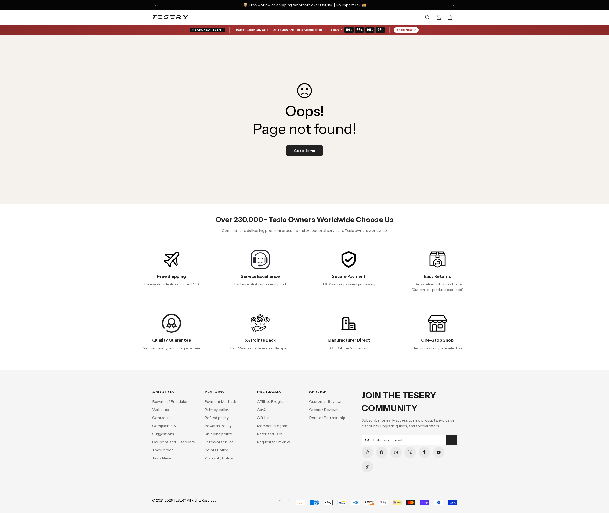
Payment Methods (221, 401)
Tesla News (162, 458)
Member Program (272, 425)
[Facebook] (381, 452)
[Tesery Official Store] (170, 17)
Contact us (162, 417)
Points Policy (216, 450)
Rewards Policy (218, 425)
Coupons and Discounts (173, 442)
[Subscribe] (451, 440)
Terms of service (219, 442)
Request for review (273, 442)
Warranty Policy (219, 458)
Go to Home (304, 150)
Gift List (264, 417)
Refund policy (217, 417)
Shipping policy (218, 433)
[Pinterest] (367, 452)
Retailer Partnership (327, 417)
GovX (261, 409)
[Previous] (155, 5)
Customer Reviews (325, 401)
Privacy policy (217, 409)
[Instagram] (396, 452)
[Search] (427, 17)
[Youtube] (438, 452)
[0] (449, 17)
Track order (162, 450)
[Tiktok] (367, 466)
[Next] (453, 5)
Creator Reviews (324, 409)
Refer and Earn (270, 433)
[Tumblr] (424, 452)
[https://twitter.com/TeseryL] (410, 452)
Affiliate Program (272, 401)
